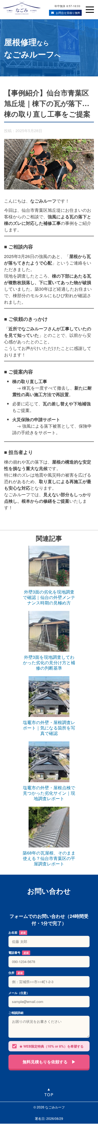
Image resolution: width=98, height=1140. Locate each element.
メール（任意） (18, 993)
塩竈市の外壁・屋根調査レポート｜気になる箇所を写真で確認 (49, 728)
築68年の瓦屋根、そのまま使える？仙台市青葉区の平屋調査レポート (49, 858)
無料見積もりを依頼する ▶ (49, 1062)
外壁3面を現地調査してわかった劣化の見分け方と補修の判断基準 (49, 662)
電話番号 (18, 952)
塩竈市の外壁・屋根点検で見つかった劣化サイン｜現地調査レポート (49, 793)
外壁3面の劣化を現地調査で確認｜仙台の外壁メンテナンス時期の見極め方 (49, 597)
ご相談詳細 (15, 1013)
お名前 (17, 932)
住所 (15, 973)
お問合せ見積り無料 (68, 13)
